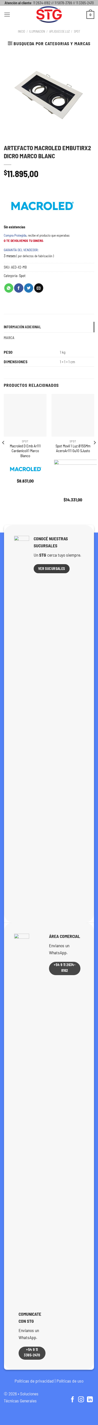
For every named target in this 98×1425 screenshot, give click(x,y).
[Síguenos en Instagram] (81, 1400)
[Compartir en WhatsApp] (8, 288)
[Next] (94, 452)
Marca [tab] (9, 338)
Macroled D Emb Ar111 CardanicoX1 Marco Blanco (25, 451)
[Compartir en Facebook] (18, 288)
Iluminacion (37, 31)
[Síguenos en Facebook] (72, 1400)
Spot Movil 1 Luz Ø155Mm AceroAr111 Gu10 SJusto (73, 448)
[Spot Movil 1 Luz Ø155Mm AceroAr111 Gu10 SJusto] (73, 415)
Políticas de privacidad (34, 1381)
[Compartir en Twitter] (28, 288)
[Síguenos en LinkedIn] (90, 1400)
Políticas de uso (70, 1381)
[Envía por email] (38, 288)
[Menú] (7, 14)
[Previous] (3, 452)
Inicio (21, 31)
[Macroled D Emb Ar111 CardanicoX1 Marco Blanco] (25, 415)
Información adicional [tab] (22, 327)
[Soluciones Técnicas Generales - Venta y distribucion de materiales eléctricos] (49, 14)
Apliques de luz (59, 31)
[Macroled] (41, 206)
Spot (77, 31)
